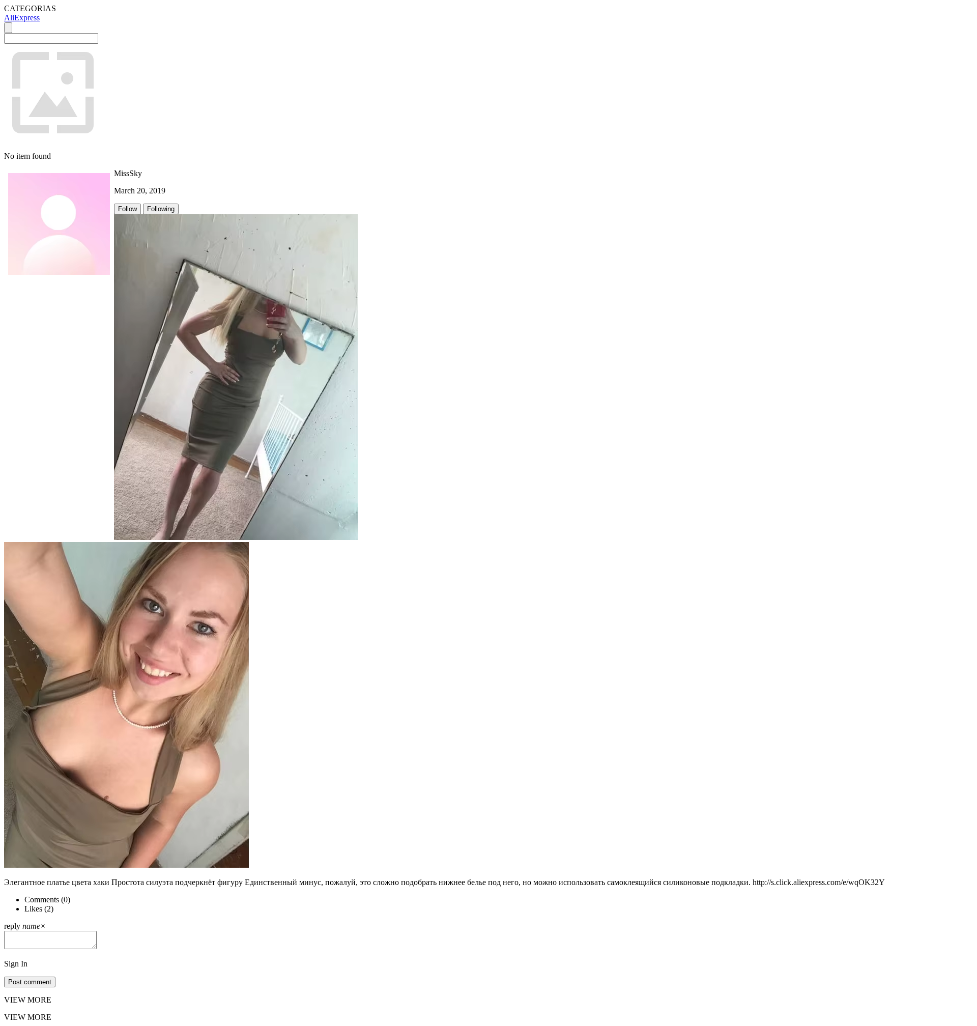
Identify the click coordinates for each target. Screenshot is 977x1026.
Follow (127, 209)
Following (161, 209)
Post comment (29, 982)
